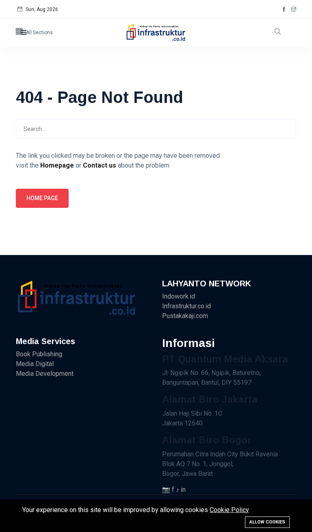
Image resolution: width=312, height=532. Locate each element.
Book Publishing (39, 354)
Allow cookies (267, 522)
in (183, 489)
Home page (42, 198)
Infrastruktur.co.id (186, 306)
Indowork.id (178, 296)
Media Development (45, 373)
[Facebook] (284, 9)
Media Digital (35, 364)
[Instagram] (293, 9)
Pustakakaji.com (185, 316)
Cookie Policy (229, 510)
